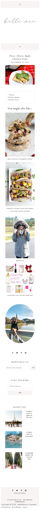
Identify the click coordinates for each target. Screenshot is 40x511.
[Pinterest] (22, 353)
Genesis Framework (23, 501)
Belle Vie (20, 20)
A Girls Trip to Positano (29, 434)
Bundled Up (20, 261)
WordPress (16, 507)
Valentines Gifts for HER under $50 (20, 295)
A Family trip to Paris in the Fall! (29, 414)
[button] (20, 4)
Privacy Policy (20, 493)
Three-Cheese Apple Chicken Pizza (13, 97)
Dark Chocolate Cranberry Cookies (20, 159)
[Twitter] (18, 353)
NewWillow (21, 504)
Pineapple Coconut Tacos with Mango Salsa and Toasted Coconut (20, 210)
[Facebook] (14, 353)
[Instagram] (26, 353)
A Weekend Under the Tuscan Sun (29, 456)
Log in (25, 507)
